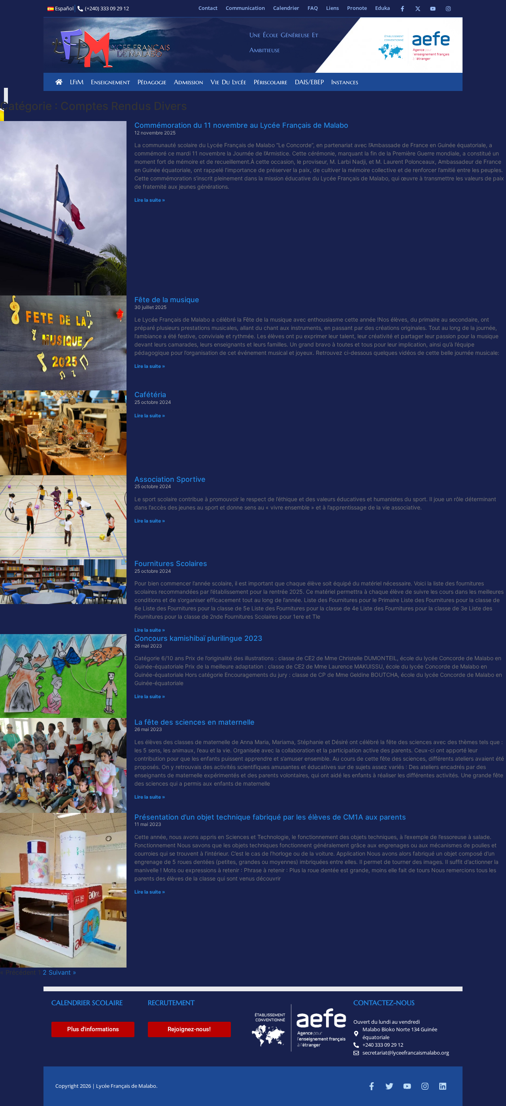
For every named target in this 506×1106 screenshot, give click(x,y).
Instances (344, 82)
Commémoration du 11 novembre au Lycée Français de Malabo (241, 125)
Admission (188, 82)
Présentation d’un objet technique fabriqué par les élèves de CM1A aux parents (270, 817)
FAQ (313, 7)
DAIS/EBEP (309, 82)
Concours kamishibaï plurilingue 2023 (198, 638)
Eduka (382, 7)
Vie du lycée (228, 82)
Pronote (357, 7)
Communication (245, 7)
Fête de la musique (166, 299)
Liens (332, 7)
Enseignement (110, 82)
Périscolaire (270, 82)
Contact (207, 7)
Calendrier (286, 7)
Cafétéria (150, 394)
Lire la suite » (149, 200)
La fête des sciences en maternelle (194, 722)
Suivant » (62, 972)
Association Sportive (170, 479)
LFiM (76, 82)
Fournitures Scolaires (170, 563)
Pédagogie (152, 82)
